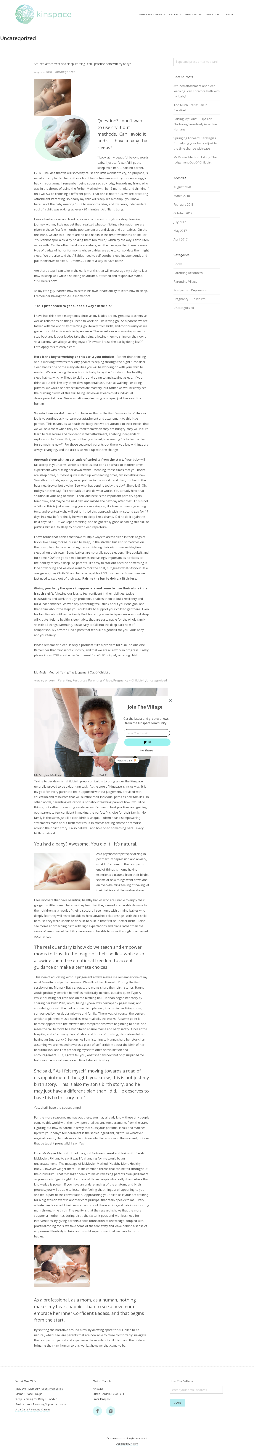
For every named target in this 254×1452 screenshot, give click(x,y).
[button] (145, 707)
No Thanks (146, 750)
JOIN (147, 742)
